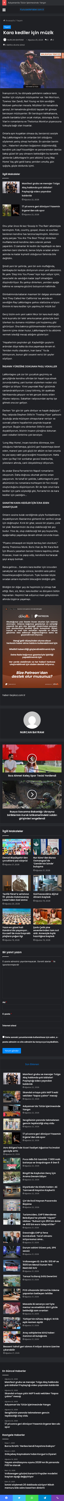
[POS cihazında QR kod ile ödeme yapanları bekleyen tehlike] (11, 1294)
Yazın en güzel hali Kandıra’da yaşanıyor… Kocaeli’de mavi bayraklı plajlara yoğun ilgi (16, 932)
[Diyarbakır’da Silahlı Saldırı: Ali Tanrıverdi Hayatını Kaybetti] (11, 1191)
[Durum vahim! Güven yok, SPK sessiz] (11, 1252)
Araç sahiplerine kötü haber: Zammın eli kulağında (39, 1334)
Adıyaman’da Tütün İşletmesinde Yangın (27, 2)
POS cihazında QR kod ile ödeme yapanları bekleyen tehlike (41, 1292)
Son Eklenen (32, 1064)
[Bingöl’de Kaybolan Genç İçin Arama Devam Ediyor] (11, 1177)
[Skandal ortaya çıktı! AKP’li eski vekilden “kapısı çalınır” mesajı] (11, 1097)
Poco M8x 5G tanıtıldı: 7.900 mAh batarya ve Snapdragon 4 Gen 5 (41, 1161)
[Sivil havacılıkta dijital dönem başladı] (47, 883)
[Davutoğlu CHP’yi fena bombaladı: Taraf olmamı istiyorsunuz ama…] (11, 1237)
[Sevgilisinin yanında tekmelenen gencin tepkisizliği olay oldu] (11, 1124)
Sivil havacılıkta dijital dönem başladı (45, 895)
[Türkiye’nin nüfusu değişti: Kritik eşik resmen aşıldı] (11, 1323)
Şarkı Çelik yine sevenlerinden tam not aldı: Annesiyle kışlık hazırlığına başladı (46, 932)
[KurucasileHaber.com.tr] (32, 9)
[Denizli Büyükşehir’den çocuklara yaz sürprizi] (16, 847)
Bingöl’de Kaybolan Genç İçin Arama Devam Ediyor (39, 1175)
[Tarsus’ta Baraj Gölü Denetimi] (11, 1280)
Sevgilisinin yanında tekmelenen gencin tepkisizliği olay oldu (41, 1121)
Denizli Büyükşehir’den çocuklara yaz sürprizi (15, 859)
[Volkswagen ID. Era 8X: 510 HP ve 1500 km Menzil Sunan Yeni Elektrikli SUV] (11, 1266)
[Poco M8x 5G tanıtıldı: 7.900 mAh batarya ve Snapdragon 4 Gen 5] (11, 1163)
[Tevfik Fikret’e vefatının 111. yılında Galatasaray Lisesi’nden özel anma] (16, 883)
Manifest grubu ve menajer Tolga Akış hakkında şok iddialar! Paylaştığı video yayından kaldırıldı (41, 1079)
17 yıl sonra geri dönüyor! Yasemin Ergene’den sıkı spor (42, 1135)
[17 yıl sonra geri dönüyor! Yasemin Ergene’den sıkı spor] (11, 210)
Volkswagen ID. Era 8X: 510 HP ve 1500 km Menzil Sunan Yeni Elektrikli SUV (41, 1265)
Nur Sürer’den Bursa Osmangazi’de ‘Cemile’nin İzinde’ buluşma (44, 862)
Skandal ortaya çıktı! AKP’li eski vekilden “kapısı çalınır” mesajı (40, 1094)
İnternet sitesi (9, 1025)
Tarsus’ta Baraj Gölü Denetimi (40, 1276)
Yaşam (19, 20)
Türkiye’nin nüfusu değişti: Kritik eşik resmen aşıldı (41, 1320)
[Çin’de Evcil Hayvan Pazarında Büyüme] (11, 1205)
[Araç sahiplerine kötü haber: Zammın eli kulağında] (11, 1337)
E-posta (7, 1014)
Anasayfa (10, 20)
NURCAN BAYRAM (15, 40)
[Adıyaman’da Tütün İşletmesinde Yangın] (11, 1110)
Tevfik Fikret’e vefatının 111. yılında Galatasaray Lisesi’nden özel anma (15, 896)
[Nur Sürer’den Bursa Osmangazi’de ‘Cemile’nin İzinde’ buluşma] (47, 847)
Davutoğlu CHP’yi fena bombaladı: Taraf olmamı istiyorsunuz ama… (37, 1236)
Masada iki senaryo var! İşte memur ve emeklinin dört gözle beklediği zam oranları (40, 1307)
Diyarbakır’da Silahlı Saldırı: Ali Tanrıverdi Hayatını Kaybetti (40, 1188)
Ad (4, 1002)
